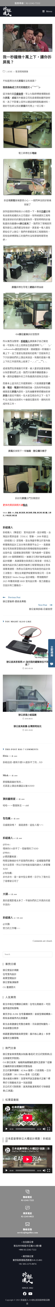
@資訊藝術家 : (10, 856)
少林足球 (8, 515)
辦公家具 (22, 513)
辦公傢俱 (29, 513)
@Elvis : (7, 844)
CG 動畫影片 (9, 987)
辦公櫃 (45, 513)
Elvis (5, 755)
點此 (25, 505)
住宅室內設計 (9, 974)
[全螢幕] (48, 1129)
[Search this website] (27, 954)
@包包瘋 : (8, 873)
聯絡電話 (27, 1197)
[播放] (6, 1129)
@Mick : (7, 852)
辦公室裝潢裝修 (11, 982)
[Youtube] (30, 1293)
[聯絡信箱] (27, 1224)
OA (13, 513)
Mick (5, 775)
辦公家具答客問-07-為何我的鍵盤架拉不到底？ (27, 663)
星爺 (9, 513)
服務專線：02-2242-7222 (27, 3)
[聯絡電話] (27, 1191)
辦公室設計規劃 (11, 970)
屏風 (34, 513)
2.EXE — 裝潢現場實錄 (17, 71)
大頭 (5, 894)
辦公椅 (39, 513)
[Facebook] (25, 1293)
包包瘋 (6, 818)
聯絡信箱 (27, 1229)
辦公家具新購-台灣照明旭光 (27, 726)
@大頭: (6, 924)
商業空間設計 (9, 978)
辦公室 (14, 515)
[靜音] (44, 1129)
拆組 (16, 513)
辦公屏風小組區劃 (27, 715)
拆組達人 (8, 527)
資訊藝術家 (9, 799)
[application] (27, 1118)
